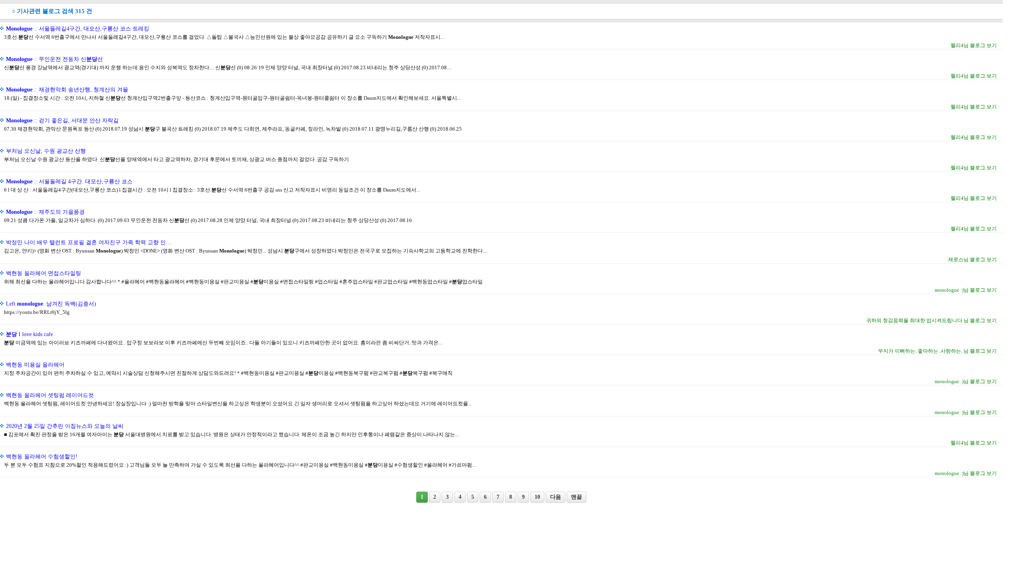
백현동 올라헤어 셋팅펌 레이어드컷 (50, 395)
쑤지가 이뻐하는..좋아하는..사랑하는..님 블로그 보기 (937, 351)
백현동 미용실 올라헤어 (35, 365)
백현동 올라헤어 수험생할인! (42, 457)
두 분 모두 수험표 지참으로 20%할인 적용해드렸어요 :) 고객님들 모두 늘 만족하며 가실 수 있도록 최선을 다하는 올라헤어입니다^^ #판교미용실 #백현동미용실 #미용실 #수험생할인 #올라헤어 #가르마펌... (240, 465)
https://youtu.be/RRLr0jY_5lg (37, 312)
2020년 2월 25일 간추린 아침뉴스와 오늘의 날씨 (64, 426)
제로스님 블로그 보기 (972, 259)
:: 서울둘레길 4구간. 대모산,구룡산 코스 (69, 181)
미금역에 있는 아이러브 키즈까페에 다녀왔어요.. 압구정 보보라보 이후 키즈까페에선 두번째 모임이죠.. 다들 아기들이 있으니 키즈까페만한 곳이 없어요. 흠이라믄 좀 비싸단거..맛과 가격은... (223, 343)
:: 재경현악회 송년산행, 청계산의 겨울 (67, 90)
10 (537, 497)
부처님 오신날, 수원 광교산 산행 (46, 151)
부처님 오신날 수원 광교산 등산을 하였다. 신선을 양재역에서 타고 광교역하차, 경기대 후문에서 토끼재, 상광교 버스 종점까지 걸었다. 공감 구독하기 (176, 159)
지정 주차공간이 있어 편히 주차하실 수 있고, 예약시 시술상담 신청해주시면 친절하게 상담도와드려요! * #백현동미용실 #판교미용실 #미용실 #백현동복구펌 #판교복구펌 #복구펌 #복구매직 (228, 373)
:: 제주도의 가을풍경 (45, 212)
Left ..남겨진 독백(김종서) (51, 304)
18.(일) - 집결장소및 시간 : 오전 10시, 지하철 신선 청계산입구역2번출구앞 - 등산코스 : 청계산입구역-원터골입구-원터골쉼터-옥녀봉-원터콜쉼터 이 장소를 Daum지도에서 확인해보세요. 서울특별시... (232, 98)
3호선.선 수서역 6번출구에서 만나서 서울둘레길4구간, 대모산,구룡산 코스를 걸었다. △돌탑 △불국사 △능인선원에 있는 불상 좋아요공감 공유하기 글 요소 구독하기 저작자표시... (224, 37)
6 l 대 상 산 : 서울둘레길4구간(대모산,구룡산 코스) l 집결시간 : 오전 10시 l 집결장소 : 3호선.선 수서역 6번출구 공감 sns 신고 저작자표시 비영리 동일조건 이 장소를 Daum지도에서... (212, 190)
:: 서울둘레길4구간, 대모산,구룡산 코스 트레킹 (77, 29)
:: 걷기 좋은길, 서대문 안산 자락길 (62, 121)
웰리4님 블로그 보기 (973, 45)
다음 (555, 497)
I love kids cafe (29, 334)
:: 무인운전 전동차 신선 (54, 59)
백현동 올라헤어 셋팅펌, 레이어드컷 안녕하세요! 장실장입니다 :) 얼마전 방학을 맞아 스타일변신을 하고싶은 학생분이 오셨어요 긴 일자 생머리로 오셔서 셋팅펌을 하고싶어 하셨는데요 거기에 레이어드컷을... (238, 404)
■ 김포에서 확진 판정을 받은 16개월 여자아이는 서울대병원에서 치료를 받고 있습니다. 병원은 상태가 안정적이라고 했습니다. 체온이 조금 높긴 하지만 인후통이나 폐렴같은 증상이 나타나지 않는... (231, 434)
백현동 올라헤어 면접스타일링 (43, 273)
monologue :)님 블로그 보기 (966, 290)
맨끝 (576, 497)
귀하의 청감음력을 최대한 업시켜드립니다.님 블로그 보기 (931, 320)
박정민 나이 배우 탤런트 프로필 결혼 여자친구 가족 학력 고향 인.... (89, 242)
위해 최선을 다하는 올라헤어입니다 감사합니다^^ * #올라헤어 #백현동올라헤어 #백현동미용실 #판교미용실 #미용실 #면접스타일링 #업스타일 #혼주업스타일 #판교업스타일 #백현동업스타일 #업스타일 (243, 282)
